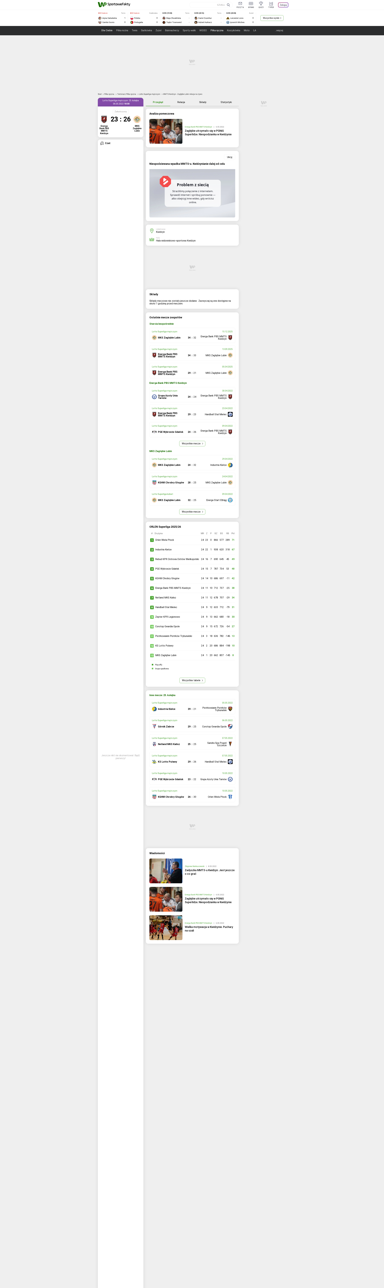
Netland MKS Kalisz (165, 597)
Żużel (158, 30)
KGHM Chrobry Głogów (167, 578)
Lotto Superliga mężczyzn (150, 94)
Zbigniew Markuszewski (195, 866)
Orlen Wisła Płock (164, 540)
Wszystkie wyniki (271, 18)
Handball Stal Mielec (166, 607)
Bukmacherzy (172, 30)
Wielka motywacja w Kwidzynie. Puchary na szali (209, 928)
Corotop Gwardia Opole (167, 626)
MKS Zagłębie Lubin (165, 655)
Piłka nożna (122, 30)
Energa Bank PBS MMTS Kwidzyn (199, 127)
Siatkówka (146, 30)
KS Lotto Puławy (164, 645)
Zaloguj (283, 5)
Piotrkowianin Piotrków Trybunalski (173, 636)
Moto (247, 30)
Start (100, 94)
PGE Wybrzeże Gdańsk (167, 568)
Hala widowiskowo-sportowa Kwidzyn (176, 240)
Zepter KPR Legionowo (167, 616)
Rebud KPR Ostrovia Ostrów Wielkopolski (177, 559)
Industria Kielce (163, 549)
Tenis (134, 30)
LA (254, 30)
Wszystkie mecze (191, 443)
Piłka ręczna (216, 30)
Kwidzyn (160, 232)
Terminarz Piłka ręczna (126, 94)
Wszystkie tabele (191, 680)
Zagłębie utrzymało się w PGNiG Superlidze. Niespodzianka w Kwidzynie (208, 132)
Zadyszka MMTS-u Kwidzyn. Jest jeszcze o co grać (210, 872)
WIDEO (203, 30)
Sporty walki (189, 30)
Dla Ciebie (106, 30)
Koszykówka (233, 30)
